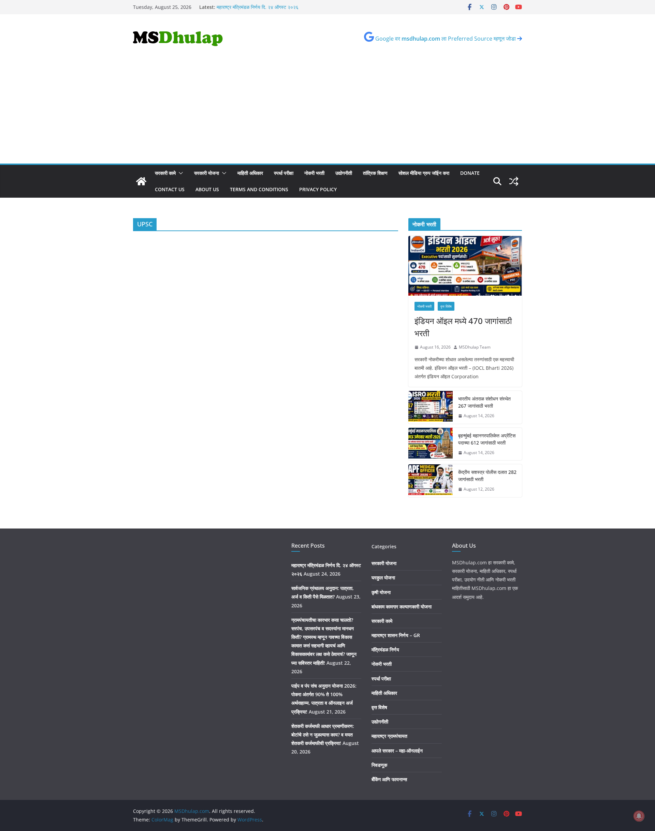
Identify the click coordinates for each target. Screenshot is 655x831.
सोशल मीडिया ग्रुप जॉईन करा (423, 173)
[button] (179, 173)
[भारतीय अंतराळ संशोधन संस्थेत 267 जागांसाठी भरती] (430, 407)
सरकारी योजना (206, 173)
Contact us (170, 189)
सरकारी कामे (165, 173)
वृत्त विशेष (446, 306)
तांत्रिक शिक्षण (375, 173)
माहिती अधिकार (250, 173)
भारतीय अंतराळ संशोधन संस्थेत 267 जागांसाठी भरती (484, 402)
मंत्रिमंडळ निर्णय (385, 649)
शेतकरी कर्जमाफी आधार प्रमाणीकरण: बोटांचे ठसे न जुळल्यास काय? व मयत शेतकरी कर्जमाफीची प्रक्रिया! (322, 734)
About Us (207, 189)
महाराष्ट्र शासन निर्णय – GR (396, 635)
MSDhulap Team (475, 347)
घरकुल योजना (383, 577)
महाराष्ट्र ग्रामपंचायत (389, 736)
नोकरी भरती (314, 173)
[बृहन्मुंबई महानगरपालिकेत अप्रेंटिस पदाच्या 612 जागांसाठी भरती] (430, 444)
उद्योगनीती (343, 173)
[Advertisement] (327, 112)
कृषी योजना (381, 592)
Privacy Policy (318, 189)
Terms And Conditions (259, 189)
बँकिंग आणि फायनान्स (389, 779)
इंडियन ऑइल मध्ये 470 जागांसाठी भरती (463, 327)
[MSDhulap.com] (141, 181)
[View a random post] (514, 181)
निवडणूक (379, 765)
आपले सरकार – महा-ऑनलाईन (397, 750)
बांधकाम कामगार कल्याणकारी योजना (402, 606)
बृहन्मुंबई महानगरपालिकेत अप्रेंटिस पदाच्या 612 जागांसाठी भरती (486, 439)
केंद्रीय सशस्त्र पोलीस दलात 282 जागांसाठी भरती (487, 475)
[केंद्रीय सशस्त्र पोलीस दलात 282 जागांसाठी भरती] (430, 480)
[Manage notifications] (639, 816)
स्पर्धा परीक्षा (283, 173)
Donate (470, 173)
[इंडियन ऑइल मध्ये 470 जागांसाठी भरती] (465, 266)
